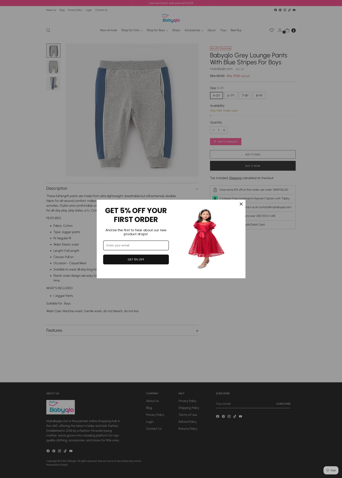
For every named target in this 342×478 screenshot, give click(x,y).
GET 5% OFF (136, 259)
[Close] (241, 204)
